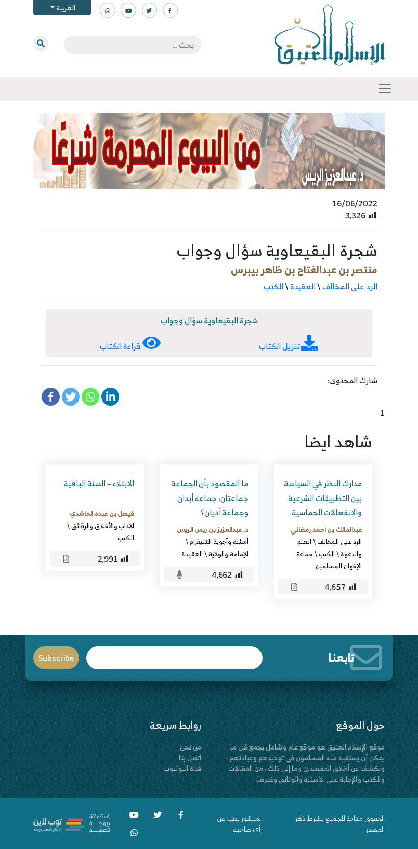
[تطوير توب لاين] (71, 822)
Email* (174, 653)
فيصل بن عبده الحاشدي (102, 513)
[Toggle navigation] (385, 88)
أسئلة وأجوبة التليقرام (219, 541)
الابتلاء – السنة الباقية (99, 483)
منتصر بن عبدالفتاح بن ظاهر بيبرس (304, 270)
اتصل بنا (190, 757)
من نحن (190, 746)
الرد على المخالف (349, 286)
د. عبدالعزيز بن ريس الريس (212, 529)
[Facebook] (51, 397)
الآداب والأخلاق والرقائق (102, 525)
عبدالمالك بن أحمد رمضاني (326, 529)
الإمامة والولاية (228, 553)
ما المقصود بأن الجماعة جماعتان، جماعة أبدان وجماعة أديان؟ (209, 498)
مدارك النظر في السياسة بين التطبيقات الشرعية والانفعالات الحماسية (323, 498)
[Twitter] (71, 397)
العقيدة (303, 286)
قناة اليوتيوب (182, 768)
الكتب (273, 286)
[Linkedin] (110, 397)
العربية (65, 7)
